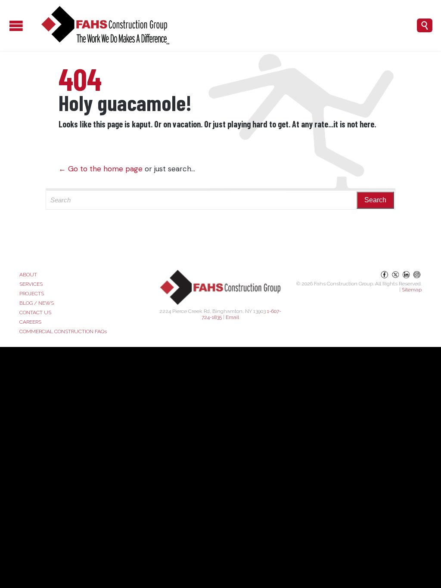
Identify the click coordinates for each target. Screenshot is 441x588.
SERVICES (31, 284)
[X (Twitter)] (396, 278)
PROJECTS (31, 294)
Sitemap (412, 290)
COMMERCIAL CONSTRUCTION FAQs (63, 331)
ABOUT (28, 275)
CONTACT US (35, 312)
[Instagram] (417, 278)
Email (232, 317)
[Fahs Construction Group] (221, 25)
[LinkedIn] (406, 278)
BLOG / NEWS (36, 303)
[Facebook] (385, 278)
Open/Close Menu (8, 25)
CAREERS (30, 322)
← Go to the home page (101, 168)
